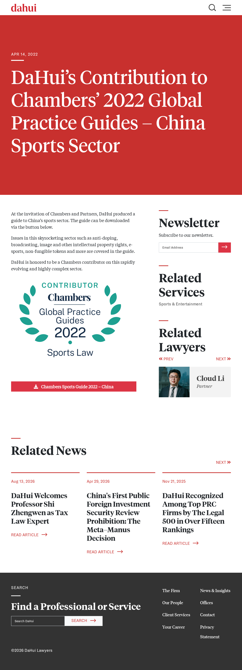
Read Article (25, 535)
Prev (168, 359)
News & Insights (215, 590)
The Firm (171, 590)
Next (221, 359)
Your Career (173, 627)
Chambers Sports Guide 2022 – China (77, 386)
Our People (172, 602)
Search (79, 621)
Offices (206, 602)
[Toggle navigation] (225, 7)
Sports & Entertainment (180, 304)
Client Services (176, 614)
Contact (207, 614)
